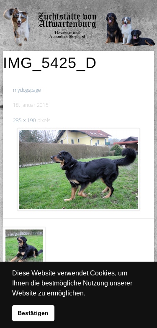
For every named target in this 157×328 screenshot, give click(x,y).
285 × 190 (24, 120)
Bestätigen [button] (33, 313)
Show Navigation (126, 8)
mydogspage (27, 89)
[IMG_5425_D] (78, 169)
